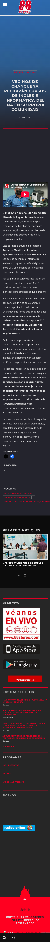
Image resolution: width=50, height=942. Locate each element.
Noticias (18, 72)
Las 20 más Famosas (13, 782)
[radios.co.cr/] (19, 830)
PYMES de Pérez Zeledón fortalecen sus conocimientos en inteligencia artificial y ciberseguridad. (25, 725)
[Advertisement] (25, 40)
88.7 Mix (7, 774)
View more (25, 547)
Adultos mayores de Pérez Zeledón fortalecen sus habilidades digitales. (24, 737)
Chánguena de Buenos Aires (19, 494)
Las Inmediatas (11, 765)
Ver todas (8, 746)
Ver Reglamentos (25, 679)
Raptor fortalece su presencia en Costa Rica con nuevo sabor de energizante (22, 713)
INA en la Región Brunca (17, 498)
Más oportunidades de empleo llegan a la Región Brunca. (23, 564)
